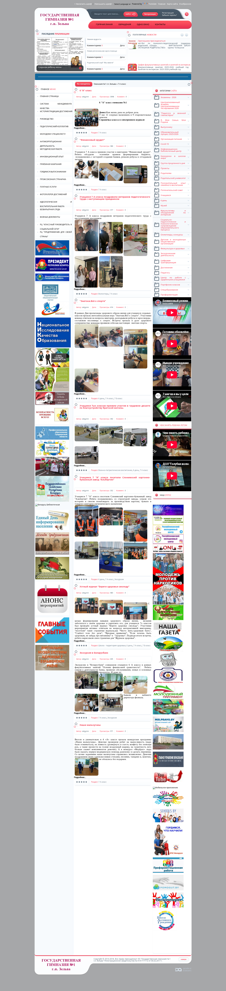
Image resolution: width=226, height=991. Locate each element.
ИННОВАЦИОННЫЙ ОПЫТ (52, 156)
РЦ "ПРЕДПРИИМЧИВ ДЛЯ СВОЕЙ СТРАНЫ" (56, 234)
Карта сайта (172, 4)
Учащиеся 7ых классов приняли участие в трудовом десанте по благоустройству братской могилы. (115, 406)
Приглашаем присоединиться (151, 40)
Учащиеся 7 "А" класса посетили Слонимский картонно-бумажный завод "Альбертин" (115, 478)
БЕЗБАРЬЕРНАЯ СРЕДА (50, 209)
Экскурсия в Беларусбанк (94, 652)
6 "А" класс (86, 90)
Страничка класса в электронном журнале (122, 120)
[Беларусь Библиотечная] (47, 504)
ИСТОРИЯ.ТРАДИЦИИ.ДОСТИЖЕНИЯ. (56, 111)
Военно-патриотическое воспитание (115, 470)
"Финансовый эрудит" (92, 139)
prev (182, 34)
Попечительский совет (148, 62)
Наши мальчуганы (90, 724)
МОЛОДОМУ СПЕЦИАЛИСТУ (52, 134)
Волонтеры (103, 293)
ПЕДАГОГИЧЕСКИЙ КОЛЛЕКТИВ (54, 126)
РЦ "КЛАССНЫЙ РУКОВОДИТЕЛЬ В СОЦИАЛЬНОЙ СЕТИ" (56, 226)
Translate (153, 4)
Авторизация (150, 14)
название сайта (61, 20)
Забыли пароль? (169, 15)
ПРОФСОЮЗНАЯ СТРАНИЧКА (53, 179)
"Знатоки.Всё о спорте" (93, 301)
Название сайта (62, 965)
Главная (161, 4)
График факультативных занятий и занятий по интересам (164, 51)
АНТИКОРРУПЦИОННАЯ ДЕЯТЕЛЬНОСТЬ (50, 143)
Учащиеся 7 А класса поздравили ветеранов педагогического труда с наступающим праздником (115, 197)
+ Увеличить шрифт (83, 4)
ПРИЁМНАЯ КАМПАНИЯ (50, 164)
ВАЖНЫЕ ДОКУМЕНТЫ (50, 217)
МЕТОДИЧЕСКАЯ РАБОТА (51, 149)
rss (186, 14)
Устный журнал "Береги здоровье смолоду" (104, 586)
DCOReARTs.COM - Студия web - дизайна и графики (183, 969)
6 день (101, 398)
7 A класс (102, 132)
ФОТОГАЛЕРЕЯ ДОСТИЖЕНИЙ (53, 194)
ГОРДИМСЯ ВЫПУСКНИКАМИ (53, 171)
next (186, 34)
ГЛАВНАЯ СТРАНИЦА (49, 96)
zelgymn (85, 96)
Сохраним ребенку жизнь (80, 68)
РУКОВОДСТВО (46, 119)
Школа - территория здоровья (112, 645)
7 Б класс (118, 398)
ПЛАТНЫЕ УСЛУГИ (48, 186)
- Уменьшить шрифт (102, 4)
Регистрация (168, 13)
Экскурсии (119, 579)
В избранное (185, 4)
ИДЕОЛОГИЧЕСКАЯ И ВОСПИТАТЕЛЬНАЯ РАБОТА (56, 204)
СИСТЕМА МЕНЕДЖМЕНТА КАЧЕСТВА (56, 106)
